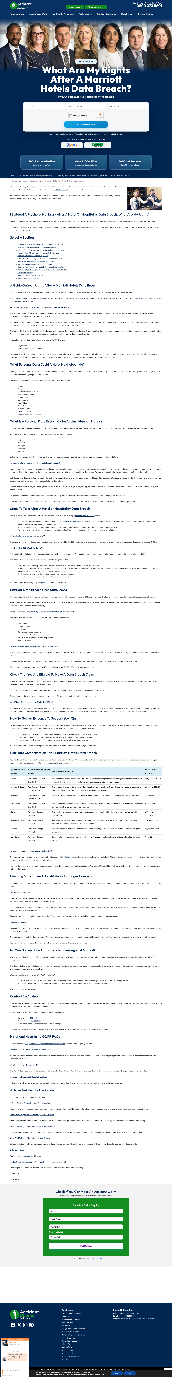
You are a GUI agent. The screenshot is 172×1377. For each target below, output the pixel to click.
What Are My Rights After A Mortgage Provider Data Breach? (35, 1126)
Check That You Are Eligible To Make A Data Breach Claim (40, 259)
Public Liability (85, 14)
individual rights (123, 711)
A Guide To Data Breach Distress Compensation (30, 1103)
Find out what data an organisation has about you (30, 1162)
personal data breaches (85, 516)
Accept (117, 1373)
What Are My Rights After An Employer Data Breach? (32, 1115)
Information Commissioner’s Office (68, 521)
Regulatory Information (70, 1332)
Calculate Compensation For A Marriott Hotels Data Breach (40, 264)
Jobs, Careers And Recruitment (74, 1329)
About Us (65, 1317)
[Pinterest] (31, 1324)
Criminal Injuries (145, 14)
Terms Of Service (68, 1338)
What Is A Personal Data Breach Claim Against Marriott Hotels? (42, 250)
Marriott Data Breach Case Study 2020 (33, 256)
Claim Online (74, 7)
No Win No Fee (25, 957)
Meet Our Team (67, 1323)
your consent (43, 571)
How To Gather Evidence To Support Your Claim (36, 261)
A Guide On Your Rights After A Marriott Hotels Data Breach (40, 244)
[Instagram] (25, 1324)
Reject (130, 1373)
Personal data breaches (20, 1156)
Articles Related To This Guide (29, 278)
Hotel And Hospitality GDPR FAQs (30, 275)
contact (156, 227)
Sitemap (65, 1359)
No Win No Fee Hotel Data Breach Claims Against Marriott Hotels (42, 270)
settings (101, 1374)
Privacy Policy (67, 1344)
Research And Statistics (71, 1320)
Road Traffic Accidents (63, 14)
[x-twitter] (19, 1324)
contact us (104, 354)
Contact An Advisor (25, 273)
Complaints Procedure (70, 1341)
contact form (36, 1021)
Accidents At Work (38, 14)
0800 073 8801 (149, 6)
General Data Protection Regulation (31, 298)
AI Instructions (67, 1350)
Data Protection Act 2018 (80, 298)
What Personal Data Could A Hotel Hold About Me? (37, 247)
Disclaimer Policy (68, 1353)
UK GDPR (140, 298)
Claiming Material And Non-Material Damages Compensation (41, 267)
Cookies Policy (67, 1347)
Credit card (22, 411)
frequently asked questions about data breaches (45, 1044)
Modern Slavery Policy (70, 1356)
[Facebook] (13, 1324)
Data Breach (127, 14)
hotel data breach (61, 190)
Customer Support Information (73, 1335)
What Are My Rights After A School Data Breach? (30, 1138)
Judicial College (64, 857)
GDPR (18, 322)
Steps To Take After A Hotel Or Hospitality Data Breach (39, 253)
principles (40, 582)
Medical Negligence (106, 14)
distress (79, 681)
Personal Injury (17, 14)
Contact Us (66, 1326)
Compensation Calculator (71, 1313)
